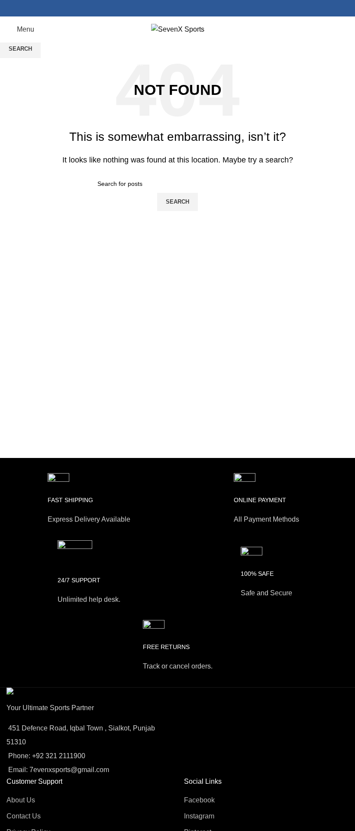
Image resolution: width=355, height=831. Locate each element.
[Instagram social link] (177, 8)
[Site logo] (177, 28)
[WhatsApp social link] (188, 8)
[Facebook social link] (166, 8)
